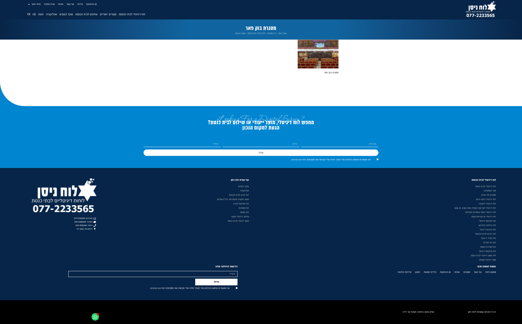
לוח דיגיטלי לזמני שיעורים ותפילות (480, 212)
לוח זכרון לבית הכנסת (239, 195)
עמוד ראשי (282, 33)
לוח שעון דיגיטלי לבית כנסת (483, 255)
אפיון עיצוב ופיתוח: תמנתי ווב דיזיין (418, 312)
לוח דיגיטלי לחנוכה (487, 203)
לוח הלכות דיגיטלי (488, 229)
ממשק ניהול (490, 272)
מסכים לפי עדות (488, 195)
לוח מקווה (244, 212)
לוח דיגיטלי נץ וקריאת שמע (483, 216)
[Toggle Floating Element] (95, 317)
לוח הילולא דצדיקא (487, 225)
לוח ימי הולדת (489, 242)
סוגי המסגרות (490, 190)
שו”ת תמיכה (49, 4)
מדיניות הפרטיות (298, 159)
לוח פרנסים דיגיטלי (487, 251)
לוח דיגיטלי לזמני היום (486, 199)
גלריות (80, 4)
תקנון (417, 272)
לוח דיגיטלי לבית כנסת (256, 33)
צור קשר (70, 4)
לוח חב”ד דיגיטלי (488, 238)
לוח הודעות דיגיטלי (487, 221)
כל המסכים (271, 33)
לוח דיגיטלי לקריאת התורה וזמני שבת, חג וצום (475, 208)
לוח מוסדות (244, 208)
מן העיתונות (91, 4)
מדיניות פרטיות (404, 272)
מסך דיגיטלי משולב (487, 259)
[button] (132, 14)
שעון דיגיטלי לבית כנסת (238, 221)
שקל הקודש (243, 186)
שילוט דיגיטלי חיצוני (240, 216)
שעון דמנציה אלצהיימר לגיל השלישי (233, 199)
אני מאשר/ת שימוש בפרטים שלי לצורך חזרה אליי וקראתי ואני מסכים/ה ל (331, 159)
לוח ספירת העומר (488, 247)
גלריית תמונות (430, 272)
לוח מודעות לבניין (241, 203)
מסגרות (466, 272)
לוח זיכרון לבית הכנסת (485, 233)
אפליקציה (244, 190)
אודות (60, 4)
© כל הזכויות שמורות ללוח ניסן (482, 312)
